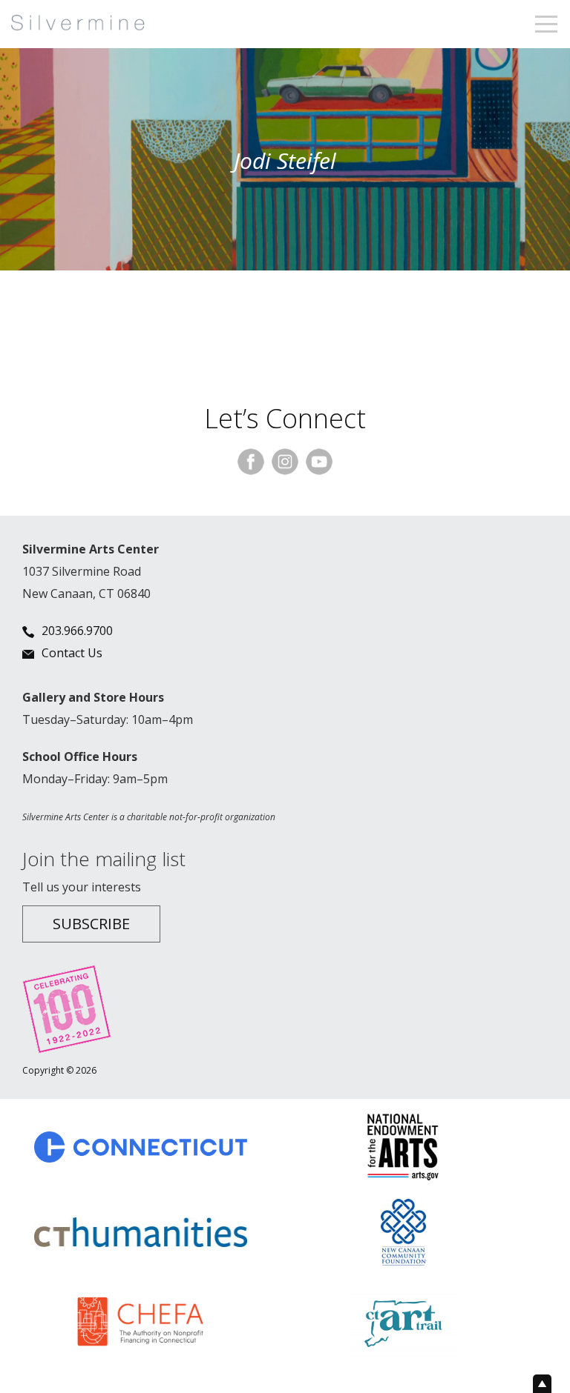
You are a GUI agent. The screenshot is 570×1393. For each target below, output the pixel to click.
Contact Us (72, 653)
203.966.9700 (77, 630)
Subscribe (91, 924)
